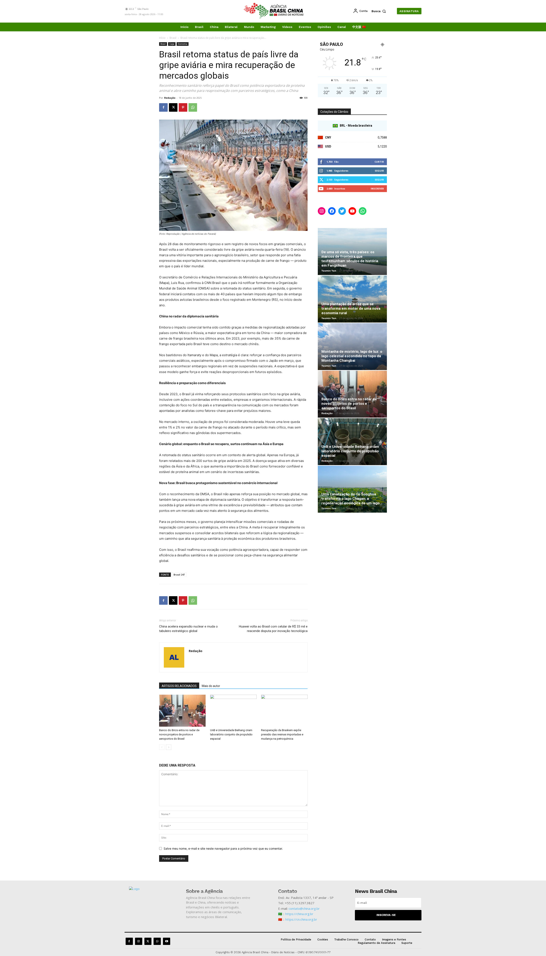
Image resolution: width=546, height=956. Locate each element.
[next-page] (168, 747)
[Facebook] (163, 107)
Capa (171, 43)
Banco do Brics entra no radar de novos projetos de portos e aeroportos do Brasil (179, 734)
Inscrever (377, 188)
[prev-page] (161, 747)
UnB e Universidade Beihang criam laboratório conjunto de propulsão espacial (231, 734)
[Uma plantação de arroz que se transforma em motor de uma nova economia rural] (352, 299)
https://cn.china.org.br (301, 919)
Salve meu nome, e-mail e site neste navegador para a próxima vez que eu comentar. (223, 848)
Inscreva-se (386, 915)
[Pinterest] (183, 107)
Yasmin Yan (328, 270)
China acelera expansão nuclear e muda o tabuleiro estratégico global (188, 629)
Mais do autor (211, 686)
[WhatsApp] (193, 107)
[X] (173, 107)
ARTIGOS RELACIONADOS (179, 686)
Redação (169, 97)
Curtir (379, 161)
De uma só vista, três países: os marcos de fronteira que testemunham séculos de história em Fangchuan (349, 259)
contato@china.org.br (304, 908)
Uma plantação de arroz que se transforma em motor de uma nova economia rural (350, 308)
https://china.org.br (299, 914)
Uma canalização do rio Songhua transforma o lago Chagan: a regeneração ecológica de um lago (350, 498)
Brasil (173, 38)
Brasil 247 (179, 574)
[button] (380, 11)
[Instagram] (138, 941)
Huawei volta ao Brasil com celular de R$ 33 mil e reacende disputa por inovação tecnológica (273, 629)
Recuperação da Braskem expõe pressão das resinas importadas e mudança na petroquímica (282, 734)
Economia (182, 43)
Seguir (379, 170)
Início (162, 38)
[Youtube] (166, 941)
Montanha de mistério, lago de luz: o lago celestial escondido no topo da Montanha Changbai (351, 356)
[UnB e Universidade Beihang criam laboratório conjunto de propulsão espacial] (233, 711)
